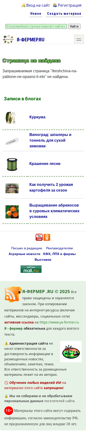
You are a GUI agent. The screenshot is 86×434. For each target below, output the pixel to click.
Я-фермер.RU (30, 40)
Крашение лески (44, 164)
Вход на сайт (38, 5)
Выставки (43, 259)
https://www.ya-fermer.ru (59, 322)
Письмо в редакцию (26, 248)
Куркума (37, 117)
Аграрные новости (24, 254)
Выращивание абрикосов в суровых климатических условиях (54, 211)
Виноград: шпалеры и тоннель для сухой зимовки (50, 140)
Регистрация (69, 5)
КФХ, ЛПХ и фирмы (59, 254)
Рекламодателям (59, 248)
